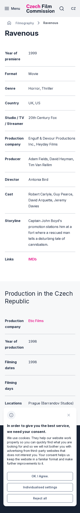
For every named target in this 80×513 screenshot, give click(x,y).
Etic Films (36, 321)
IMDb (32, 259)
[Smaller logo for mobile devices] (40, 11)
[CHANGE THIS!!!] (9, 23)
